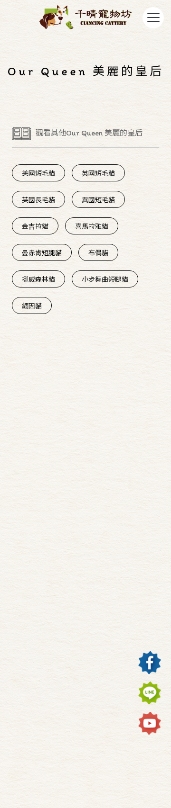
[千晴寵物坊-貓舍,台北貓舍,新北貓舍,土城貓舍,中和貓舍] (85, 18)
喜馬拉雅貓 (91, 227)
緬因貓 (32, 306)
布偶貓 (98, 253)
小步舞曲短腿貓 (105, 280)
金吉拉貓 (35, 227)
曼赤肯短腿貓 (42, 253)
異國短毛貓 (98, 200)
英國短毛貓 (98, 174)
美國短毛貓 (38, 174)
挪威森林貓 (38, 280)
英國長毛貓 (38, 200)
